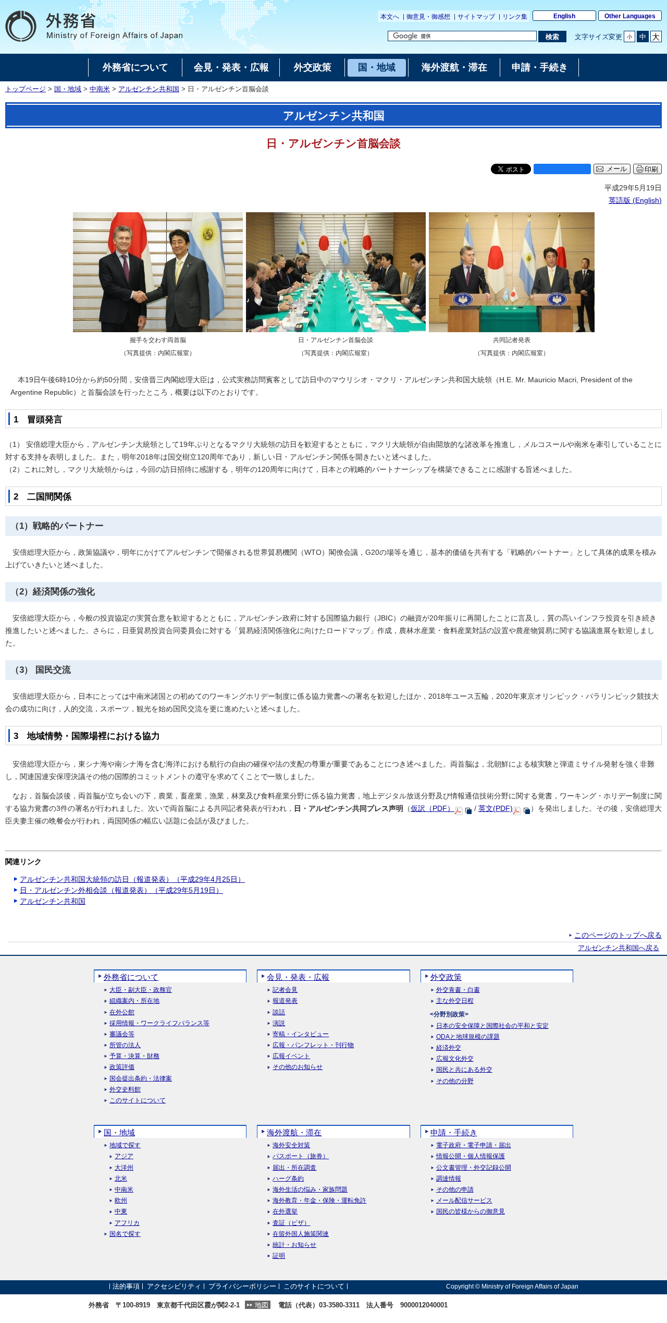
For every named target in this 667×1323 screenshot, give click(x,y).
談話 (279, 1012)
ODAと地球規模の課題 (468, 1037)
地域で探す (125, 1145)
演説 (279, 1023)
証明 (279, 1256)
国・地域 (67, 89)
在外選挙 (285, 1211)
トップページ (25, 89)
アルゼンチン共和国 (148, 89)
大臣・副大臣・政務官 (140, 990)
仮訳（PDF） (432, 808)
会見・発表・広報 (298, 977)
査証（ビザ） (291, 1223)
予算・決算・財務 (134, 1056)
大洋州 (124, 1167)
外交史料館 (125, 1089)
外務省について (131, 977)
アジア (124, 1156)
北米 (121, 1178)
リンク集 (514, 16)
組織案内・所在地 (134, 1001)
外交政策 (446, 977)
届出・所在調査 (294, 1167)
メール (617, 169)
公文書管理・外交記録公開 (473, 1167)
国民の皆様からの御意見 (470, 1211)
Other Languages (630, 16)
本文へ (389, 16)
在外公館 (121, 1012)
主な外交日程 (455, 1001)
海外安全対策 (291, 1145)
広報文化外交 (455, 1058)
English (564, 16)
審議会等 (121, 1034)
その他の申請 (455, 1189)
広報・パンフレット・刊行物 (313, 1045)
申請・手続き (453, 1132)
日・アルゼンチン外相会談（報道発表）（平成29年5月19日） (121, 890)
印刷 (651, 169)
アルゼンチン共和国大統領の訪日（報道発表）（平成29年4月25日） (132, 879)
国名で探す (125, 1234)
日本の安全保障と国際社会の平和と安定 (492, 1026)
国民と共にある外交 (464, 1069)
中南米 (100, 89)
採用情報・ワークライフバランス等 (159, 1023)
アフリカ (127, 1223)
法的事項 (126, 1286)
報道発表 (285, 1001)
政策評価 (121, 1067)
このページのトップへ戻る (618, 935)
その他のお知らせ (298, 1067)
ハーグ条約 (288, 1178)
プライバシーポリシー (242, 1286)
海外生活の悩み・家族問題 (310, 1189)
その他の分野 (455, 1081)
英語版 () (635, 200)
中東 (121, 1211)
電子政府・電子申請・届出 (473, 1145)
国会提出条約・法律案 (140, 1078)
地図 (261, 1305)
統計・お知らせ (294, 1245)
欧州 (121, 1200)
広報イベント (291, 1056)
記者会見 (285, 990)
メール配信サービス (464, 1200)
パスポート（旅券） (301, 1156)
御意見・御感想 (428, 16)
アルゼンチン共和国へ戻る (618, 948)
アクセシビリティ (174, 1286)
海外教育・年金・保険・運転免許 (319, 1200)
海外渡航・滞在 (294, 1132)
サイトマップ (476, 16)
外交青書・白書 (458, 990)
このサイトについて (137, 1100)
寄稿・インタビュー (301, 1034)
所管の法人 (125, 1045)
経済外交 (448, 1048)
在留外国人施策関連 (301, 1234)
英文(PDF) (495, 808)
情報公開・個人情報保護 (470, 1156)
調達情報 (448, 1178)
